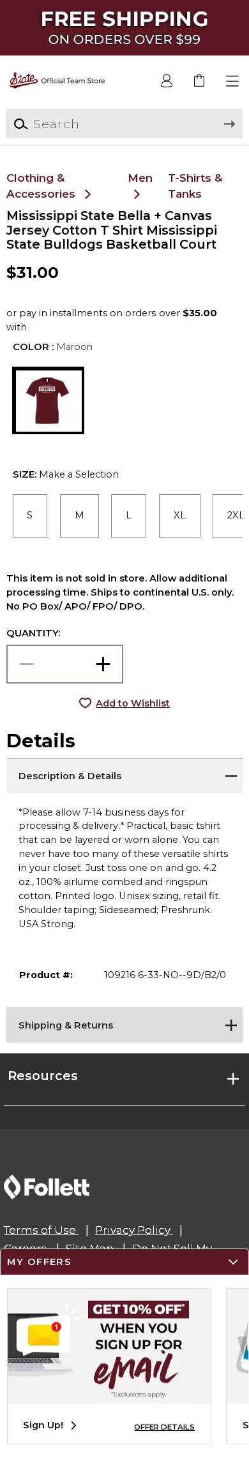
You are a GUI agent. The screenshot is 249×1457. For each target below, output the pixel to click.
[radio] (30, 516)
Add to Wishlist (133, 703)
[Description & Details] (124, 774)
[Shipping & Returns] (124, 1023)
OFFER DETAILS (164, 1427)
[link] (200, 81)
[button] (233, 81)
